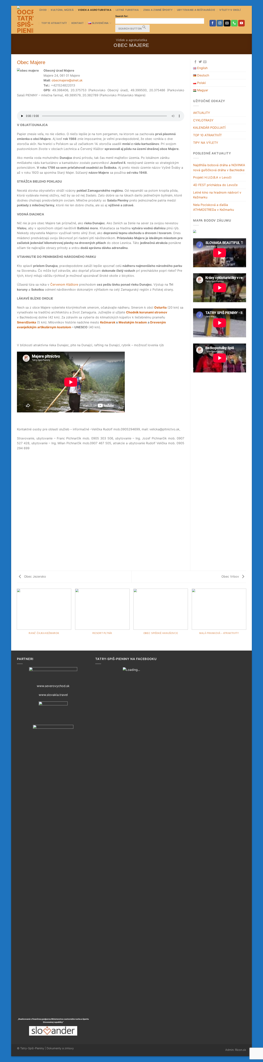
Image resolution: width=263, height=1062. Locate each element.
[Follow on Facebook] (212, 23)
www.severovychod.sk (53, 686)
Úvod (43, 9)
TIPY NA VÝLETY (205, 143)
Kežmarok (107, 322)
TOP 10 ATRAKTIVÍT (54, 23)
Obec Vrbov (230, 576)
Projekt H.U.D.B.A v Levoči (212, 177)
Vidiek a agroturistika (94, 9)
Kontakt (77, 23)
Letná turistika (127, 9)
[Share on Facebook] (195, 62)
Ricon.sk (240, 1049)
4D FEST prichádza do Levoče (215, 185)
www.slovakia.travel (53, 695)
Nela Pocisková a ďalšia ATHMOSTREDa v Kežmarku (213, 207)
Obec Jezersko (34, 576)
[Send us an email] (227, 23)
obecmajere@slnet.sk (67, 80)
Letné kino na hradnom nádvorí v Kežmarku (217, 194)
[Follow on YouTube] (241, 23)
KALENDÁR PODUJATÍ (209, 127)
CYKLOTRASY (203, 120)
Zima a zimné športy (158, 9)
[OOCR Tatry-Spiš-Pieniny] (25, 20)
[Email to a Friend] (204, 62)
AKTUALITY (201, 113)
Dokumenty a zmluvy (60, 1048)
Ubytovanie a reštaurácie (196, 9)
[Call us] (234, 23)
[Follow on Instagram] (220, 23)
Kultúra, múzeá (62, 9)
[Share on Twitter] (200, 62)
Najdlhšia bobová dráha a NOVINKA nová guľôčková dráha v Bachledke (219, 167)
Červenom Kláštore (64, 284)
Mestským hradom (133, 322)
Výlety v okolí (230, 9)
